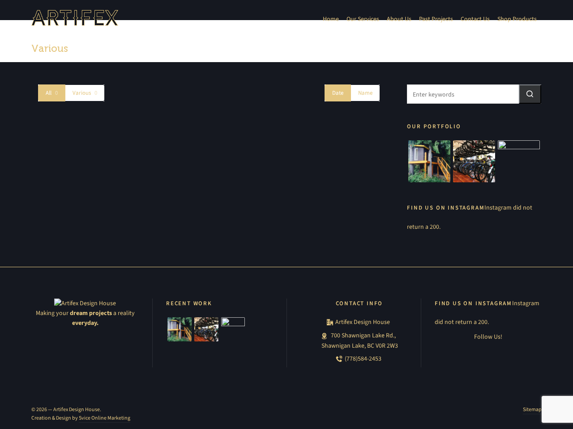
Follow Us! (488, 336)
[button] (530, 94)
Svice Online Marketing (104, 417)
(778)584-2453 (363, 358)
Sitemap (532, 409)
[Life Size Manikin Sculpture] (519, 161)
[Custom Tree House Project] (429, 161)
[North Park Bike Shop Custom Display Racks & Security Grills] (474, 161)
